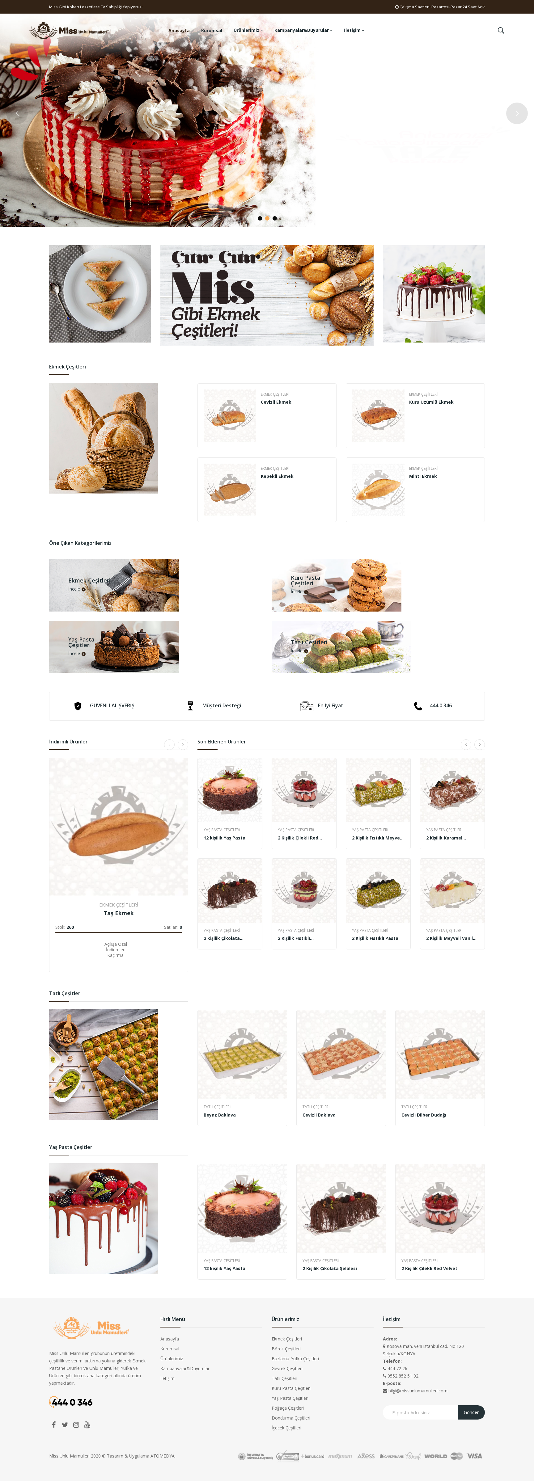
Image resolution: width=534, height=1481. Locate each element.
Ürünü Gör (68, 954)
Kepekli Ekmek (277, 476)
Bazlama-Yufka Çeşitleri (295, 1358)
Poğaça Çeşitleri (288, 1408)
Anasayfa (169, 1339)
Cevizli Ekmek (276, 402)
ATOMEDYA (162, 1456)
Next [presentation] (484, 452)
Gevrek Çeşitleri (287, 1368)
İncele (74, 589)
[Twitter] (65, 1424)
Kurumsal (169, 1349)
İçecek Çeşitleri (286, 1428)
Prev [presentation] (197, 452)
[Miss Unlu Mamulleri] (69, 30)
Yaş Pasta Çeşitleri (222, 829)
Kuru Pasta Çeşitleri (291, 1388)
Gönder (471, 1412)
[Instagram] (76, 1424)
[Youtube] (87, 1424)
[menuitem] (179, 30)
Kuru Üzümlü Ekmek (431, 402)
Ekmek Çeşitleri (275, 394)
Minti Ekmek (423, 476)
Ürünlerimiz (171, 1358)
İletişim (167, 1378)
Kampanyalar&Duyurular (185, 1368)
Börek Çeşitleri (286, 1349)
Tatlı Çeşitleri (217, 1106)
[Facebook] (53, 1424)
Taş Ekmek (119, 913)
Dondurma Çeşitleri (291, 1418)
